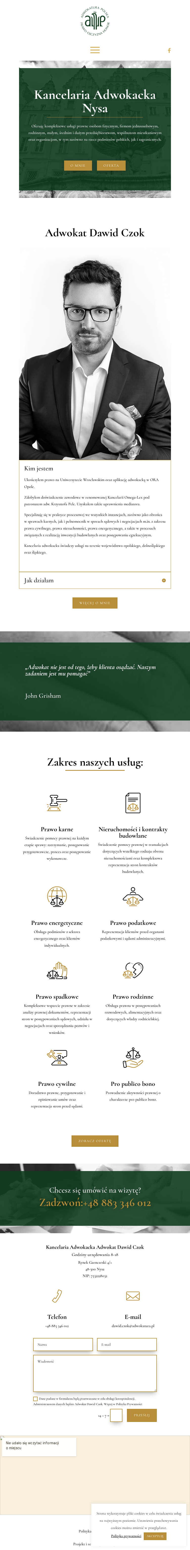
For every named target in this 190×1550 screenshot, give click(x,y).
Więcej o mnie (95, 603)
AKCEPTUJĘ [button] (155, 1536)
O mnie (78, 165)
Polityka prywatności (126, 1536)
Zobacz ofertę (95, 1141)
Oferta (111, 165)
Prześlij (142, 1415)
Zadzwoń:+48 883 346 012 (95, 1202)
